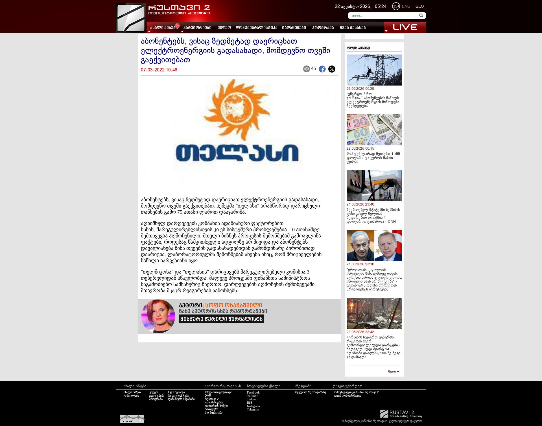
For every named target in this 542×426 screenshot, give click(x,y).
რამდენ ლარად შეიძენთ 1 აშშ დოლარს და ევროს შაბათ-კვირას (373, 158)
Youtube (252, 395)
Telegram (253, 409)
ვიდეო (224, 28)
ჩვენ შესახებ (353, 28)
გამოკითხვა (131, 395)
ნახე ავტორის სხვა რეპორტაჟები (223, 311)
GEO (420, 6)
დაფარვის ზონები (216, 406)
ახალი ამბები (132, 392)
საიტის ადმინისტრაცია (347, 395)
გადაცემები (294, 28)
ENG (406, 6)
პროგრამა (323, 28)
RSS (249, 402)
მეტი (392, 371)
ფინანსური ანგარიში (181, 399)
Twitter (251, 399)
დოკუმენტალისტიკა (256, 28)
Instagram (253, 406)
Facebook (253, 392)
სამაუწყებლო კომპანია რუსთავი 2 (356, 392)
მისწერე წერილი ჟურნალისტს (221, 319)
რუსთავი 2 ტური (178, 395)
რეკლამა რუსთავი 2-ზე (310, 392)
